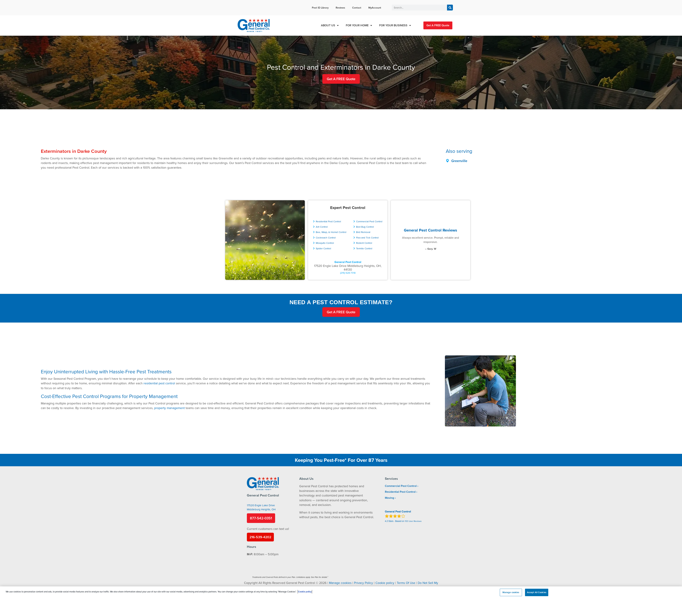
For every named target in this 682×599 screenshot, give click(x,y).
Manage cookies (340, 583)
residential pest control (159, 383)
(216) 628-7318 (348, 272)
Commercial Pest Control (369, 221)
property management (169, 408)
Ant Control (322, 226)
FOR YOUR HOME (357, 25)
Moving (389, 498)
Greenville (459, 160)
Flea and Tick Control (367, 237)
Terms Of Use (406, 583)
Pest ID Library (320, 7)
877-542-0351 (261, 518)
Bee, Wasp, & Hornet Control (331, 232)
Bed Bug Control (365, 226)
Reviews (340, 7)
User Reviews (413, 521)
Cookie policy (384, 583)
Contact (356, 7)
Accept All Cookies (536, 592)
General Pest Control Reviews (430, 230)
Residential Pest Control (328, 221)
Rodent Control (364, 243)
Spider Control (323, 248)
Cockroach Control (326, 237)
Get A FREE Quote (437, 25)
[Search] (450, 7)
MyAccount (374, 7)
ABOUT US (328, 25)
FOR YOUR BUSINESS (393, 25)
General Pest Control (347, 262)
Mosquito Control (325, 243)
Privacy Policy (363, 583)
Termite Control (364, 248)
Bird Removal (363, 232)
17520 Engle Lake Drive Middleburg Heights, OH (261, 507)
